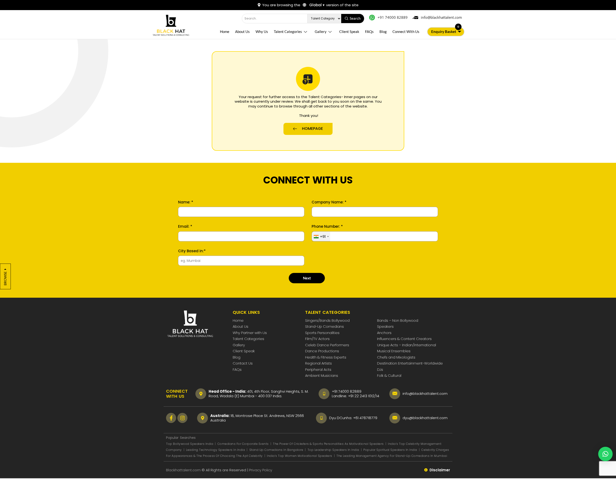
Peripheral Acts (318, 369)
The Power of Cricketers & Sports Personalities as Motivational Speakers (329, 444)
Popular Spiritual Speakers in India (390, 450)
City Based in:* (192, 251)
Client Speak (349, 31)
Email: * (185, 226)
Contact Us (243, 363)
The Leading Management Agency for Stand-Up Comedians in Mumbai (391, 456)
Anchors (384, 332)
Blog (383, 31)
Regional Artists (318, 363)
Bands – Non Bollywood (397, 320)
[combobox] (321, 237)
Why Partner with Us (250, 332)
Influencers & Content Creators (404, 338)
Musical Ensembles (394, 350)
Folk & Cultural (389, 375)
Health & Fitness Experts (325, 357)
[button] (605, 454)
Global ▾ (316, 4)
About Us (242, 31)
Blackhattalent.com (183, 470)
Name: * (185, 202)
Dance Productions (322, 350)
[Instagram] (182, 418)
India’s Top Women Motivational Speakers (299, 456)
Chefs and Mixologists (396, 357)
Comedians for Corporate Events (244, 444)
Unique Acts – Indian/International (406, 344)
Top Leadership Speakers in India (333, 450)
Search (355, 18)
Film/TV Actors (317, 338)
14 (377, 395)
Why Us (262, 31)
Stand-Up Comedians (324, 326)
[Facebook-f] (171, 418)
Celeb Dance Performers (327, 344)
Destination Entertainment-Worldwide (410, 363)
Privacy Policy (261, 470)
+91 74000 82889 (346, 391)
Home (224, 31)
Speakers (385, 326)
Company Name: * (329, 202)
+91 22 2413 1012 (361, 395)
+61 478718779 (365, 417)
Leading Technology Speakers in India (216, 450)
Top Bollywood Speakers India (189, 444)
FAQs (369, 31)
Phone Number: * (327, 226)
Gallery (321, 31)
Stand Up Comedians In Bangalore (276, 450)
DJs (380, 369)
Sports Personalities (322, 332)
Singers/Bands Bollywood (327, 320)
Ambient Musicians (321, 375)
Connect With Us (405, 31)
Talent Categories (288, 31)
